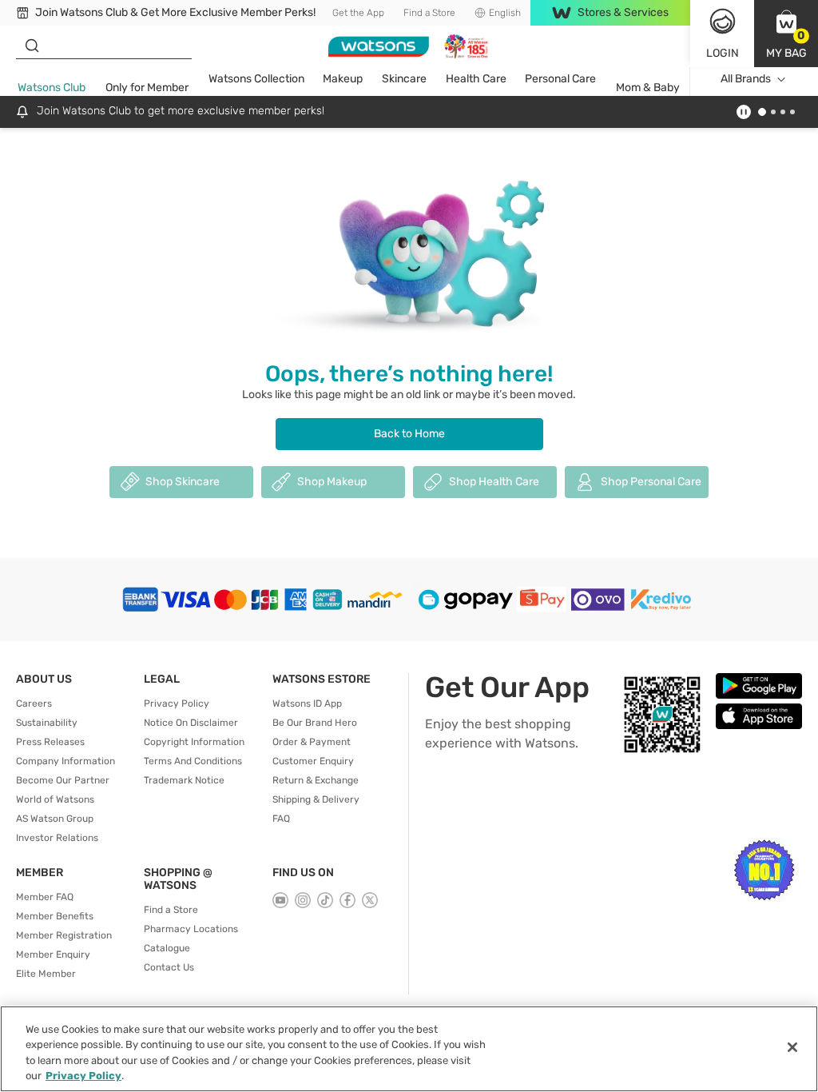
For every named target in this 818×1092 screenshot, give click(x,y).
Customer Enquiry (313, 761)
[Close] (792, 1047)
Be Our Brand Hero (314, 722)
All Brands (746, 79)
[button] (786, 33)
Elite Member (46, 973)
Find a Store (429, 12)
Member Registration (64, 935)
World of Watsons (55, 799)
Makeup (343, 79)
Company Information (65, 761)
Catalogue (167, 948)
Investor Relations (57, 837)
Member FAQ (44, 897)
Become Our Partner (62, 780)
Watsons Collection (256, 79)
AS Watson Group (54, 818)
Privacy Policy (176, 703)
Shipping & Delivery (315, 799)
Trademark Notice (184, 780)
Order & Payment (311, 741)
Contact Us (169, 967)
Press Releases (50, 741)
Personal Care (560, 79)
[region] (409, 1049)
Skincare (404, 79)
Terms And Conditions (193, 761)
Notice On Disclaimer (191, 722)
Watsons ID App (307, 703)
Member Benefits (54, 916)
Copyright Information (194, 741)
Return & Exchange (315, 780)
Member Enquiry (53, 954)
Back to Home (409, 433)
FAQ (281, 818)
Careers (34, 703)
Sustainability (46, 722)
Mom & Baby (648, 87)
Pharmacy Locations (191, 929)
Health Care (476, 79)
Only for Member (147, 87)
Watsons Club (51, 87)
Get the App (358, 12)
